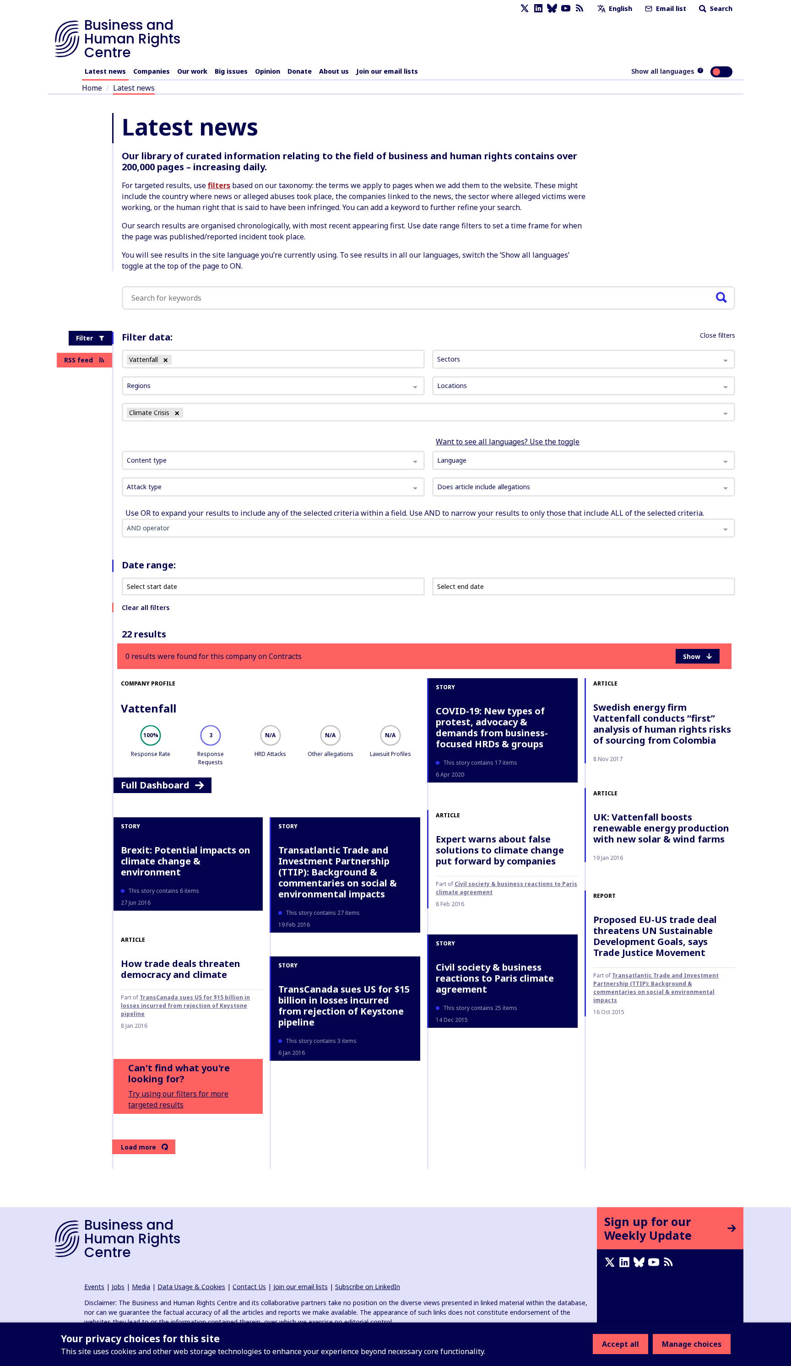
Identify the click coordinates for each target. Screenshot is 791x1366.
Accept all (620, 1344)
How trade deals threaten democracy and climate (180, 969)
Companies (151, 71)
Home (92, 88)
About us (334, 71)
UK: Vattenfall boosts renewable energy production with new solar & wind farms (661, 828)
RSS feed (78, 360)
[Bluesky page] (552, 8)
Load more (138, 1147)
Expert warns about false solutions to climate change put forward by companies (500, 850)
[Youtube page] (565, 8)
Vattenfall (148, 708)
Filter (84, 338)
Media (141, 1286)
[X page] (524, 8)
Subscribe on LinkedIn (367, 1286)
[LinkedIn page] (538, 8)
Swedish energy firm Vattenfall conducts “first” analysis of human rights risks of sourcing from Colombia (662, 723)
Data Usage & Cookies (191, 1286)
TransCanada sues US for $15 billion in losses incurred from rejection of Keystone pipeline (185, 1005)
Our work (192, 71)
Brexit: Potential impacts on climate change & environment (185, 861)
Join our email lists (387, 71)
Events (94, 1286)
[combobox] (273, 460)
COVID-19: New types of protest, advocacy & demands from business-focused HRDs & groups (492, 727)
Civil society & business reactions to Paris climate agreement (495, 978)
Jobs (118, 1286)
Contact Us (249, 1286)
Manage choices (691, 1344)
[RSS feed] (579, 8)
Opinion (267, 71)
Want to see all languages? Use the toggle (508, 442)
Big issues (231, 71)
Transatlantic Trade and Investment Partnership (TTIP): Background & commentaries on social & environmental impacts (337, 872)
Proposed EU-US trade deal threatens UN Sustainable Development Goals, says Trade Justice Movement (655, 936)
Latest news (105, 71)
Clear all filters (145, 607)
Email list (670, 8)
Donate (299, 71)
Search (720, 8)
